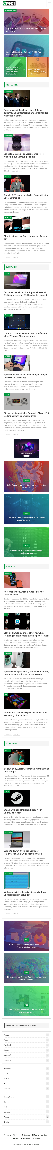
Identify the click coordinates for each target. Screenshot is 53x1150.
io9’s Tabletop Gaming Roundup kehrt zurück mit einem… (26, 486)
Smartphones (10, 10)
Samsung (8, 135)
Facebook (8, 92)
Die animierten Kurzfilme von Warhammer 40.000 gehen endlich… (27, 519)
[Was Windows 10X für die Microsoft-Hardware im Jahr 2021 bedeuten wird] (17, 839)
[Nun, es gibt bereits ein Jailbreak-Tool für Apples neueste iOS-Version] (26, 45)
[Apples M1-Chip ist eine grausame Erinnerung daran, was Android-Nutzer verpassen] (17, 660)
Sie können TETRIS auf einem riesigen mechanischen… (26, 551)
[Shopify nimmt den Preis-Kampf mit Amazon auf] (17, 224)
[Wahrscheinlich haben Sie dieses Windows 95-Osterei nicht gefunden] (17, 880)
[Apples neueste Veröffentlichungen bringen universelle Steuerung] (17, 363)
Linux (7, 274)
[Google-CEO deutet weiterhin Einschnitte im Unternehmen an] (17, 183)
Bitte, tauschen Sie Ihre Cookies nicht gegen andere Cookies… (26, 978)
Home (8, 1135)
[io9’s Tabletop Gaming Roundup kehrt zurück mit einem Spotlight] (26, 476)
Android (8, 573)
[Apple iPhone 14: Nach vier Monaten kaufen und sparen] (26, 21)
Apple (6, 1040)
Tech (17, 1135)
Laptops (7, 1112)
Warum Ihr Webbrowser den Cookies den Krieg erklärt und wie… (26, 945)
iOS (6, 614)
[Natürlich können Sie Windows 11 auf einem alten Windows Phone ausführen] (17, 322)
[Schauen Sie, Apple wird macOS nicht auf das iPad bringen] (17, 757)
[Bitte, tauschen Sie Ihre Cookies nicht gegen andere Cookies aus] (26, 968)
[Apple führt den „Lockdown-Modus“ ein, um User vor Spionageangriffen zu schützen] (37, 67)
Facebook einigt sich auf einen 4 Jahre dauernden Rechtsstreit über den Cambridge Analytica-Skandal (26, 113)
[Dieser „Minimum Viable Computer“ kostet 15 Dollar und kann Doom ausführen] (17, 401)
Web (26, 940)
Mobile (36, 1135)
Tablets (6, 1117)
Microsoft (7, 1055)
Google (8, 176)
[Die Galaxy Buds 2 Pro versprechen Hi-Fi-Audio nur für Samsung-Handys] (17, 142)
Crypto (6, 1122)
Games (26, 481)
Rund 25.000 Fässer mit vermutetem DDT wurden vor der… (26, 1011)
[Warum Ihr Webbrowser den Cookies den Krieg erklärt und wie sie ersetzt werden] (26, 936)
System (27, 1135)
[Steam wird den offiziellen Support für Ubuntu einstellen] (17, 798)
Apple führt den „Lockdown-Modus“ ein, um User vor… (37, 72)
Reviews (26, 1138)
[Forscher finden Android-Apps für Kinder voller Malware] (17, 580)
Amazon (8, 218)
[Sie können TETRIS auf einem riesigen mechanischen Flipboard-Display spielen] (26, 541)
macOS (7, 356)
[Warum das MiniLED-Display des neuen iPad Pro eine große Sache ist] (17, 701)
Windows (8, 315)
